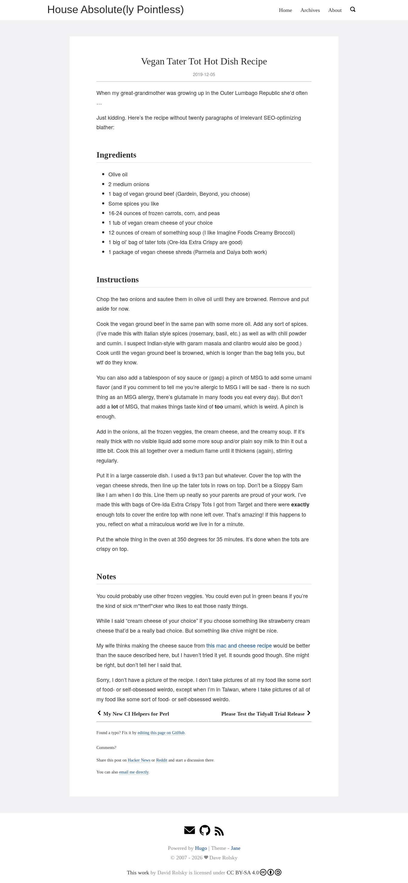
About (335, 10)
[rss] (219, 832)
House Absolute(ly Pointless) (115, 9)
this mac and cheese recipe (239, 645)
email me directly (133, 772)
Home (285, 10)
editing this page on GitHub (161, 732)
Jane (235, 848)
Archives (310, 10)
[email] (189, 832)
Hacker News (139, 760)
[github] (205, 832)
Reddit (161, 760)
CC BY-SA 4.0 (243, 873)
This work (138, 873)
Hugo (201, 848)
